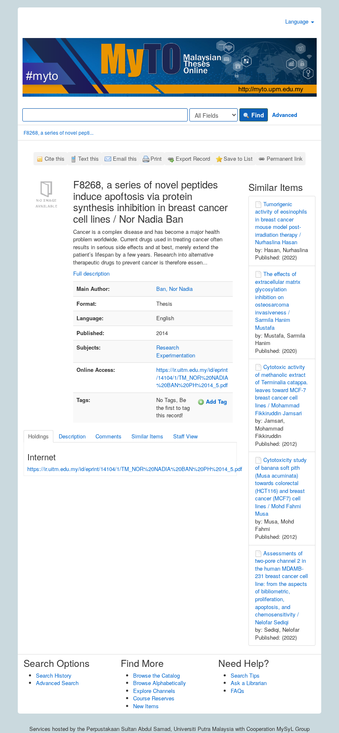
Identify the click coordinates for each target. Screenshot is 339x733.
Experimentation (175, 355)
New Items (146, 706)
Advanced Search (57, 683)
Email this (125, 158)
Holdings (38, 436)
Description (72, 436)
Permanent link (285, 158)
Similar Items (147, 436)
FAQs (237, 691)
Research (167, 347)
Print (156, 158)
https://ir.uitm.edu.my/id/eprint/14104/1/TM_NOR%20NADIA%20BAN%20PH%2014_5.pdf (192, 377)
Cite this (54, 158)
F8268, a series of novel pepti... (58, 132)
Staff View (185, 436)
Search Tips (245, 675)
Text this (88, 158)
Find (257, 115)
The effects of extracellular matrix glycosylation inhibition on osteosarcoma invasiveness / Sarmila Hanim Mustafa (278, 300)
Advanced (284, 115)
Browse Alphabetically (159, 683)
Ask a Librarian (249, 683)
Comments (108, 436)
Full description (91, 273)
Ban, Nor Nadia (174, 289)
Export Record (193, 158)
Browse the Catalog (156, 675)
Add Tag (215, 401)
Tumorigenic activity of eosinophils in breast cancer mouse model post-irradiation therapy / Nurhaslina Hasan (281, 223)
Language (297, 21)
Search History (54, 675)
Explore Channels (154, 691)
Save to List (238, 158)
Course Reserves (153, 698)
